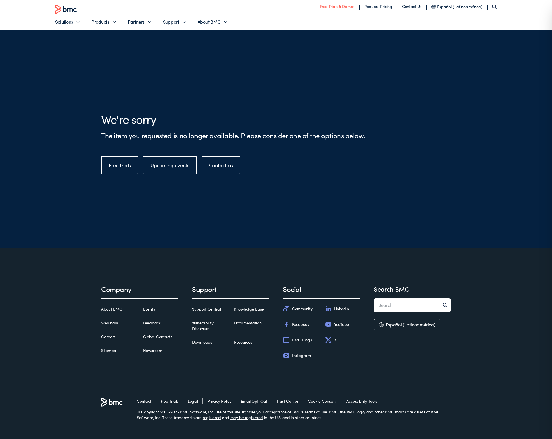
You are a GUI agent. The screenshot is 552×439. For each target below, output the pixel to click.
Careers (108, 336)
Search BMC (391, 289)
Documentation (247, 323)
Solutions (64, 22)
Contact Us (411, 6)
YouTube (341, 324)
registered (212, 417)
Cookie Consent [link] (322, 401)
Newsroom (152, 350)
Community (302, 308)
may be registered (246, 417)
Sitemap (108, 350)
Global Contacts (157, 336)
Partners (136, 22)
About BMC (209, 22)
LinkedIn (341, 308)
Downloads (202, 342)
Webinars (109, 323)
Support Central (206, 309)
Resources (243, 342)
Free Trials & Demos (337, 6)
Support (171, 22)
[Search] (494, 7)
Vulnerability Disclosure (202, 325)
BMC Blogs (302, 340)
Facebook (300, 324)
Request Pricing (378, 6)
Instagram (301, 355)
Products (100, 22)
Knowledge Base (249, 309)
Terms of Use (315, 412)
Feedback (152, 323)
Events (149, 309)
